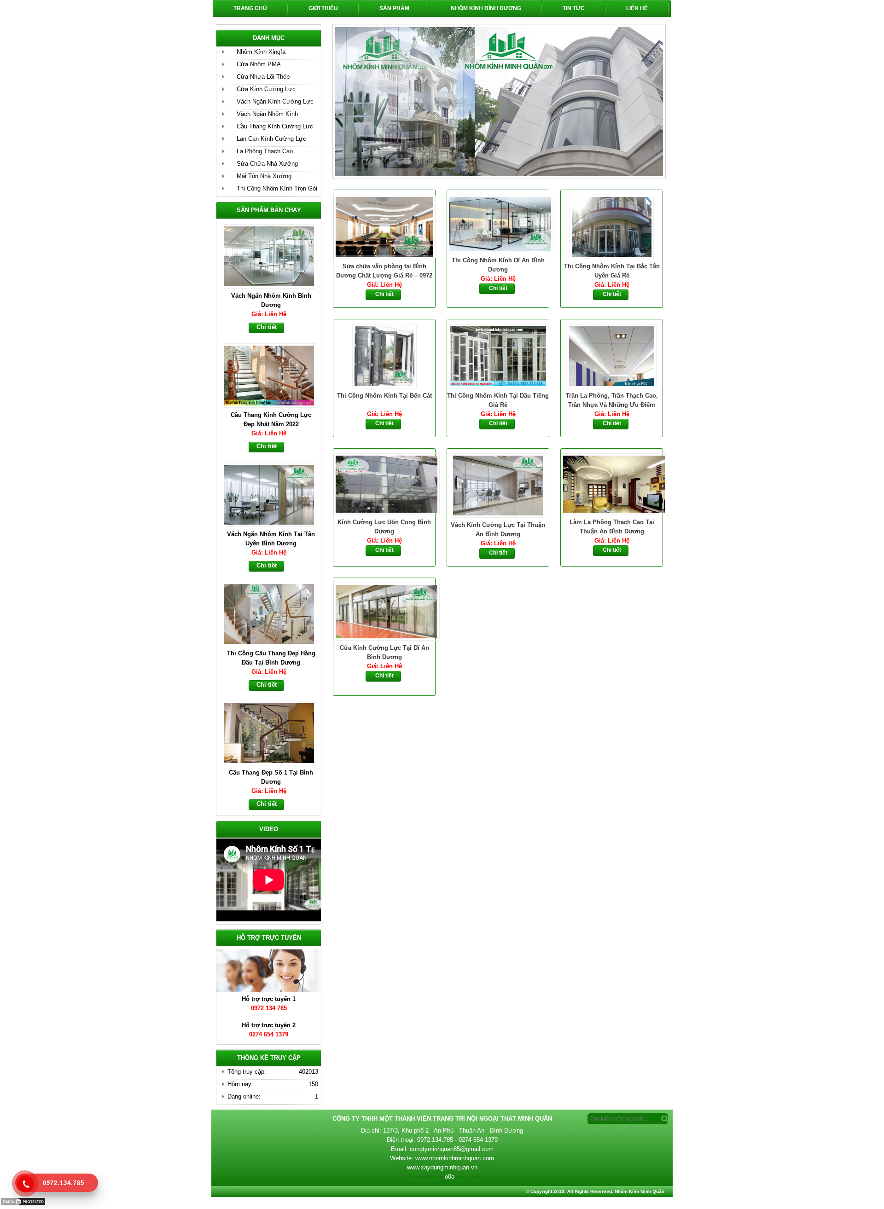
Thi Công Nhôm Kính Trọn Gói (277, 188)
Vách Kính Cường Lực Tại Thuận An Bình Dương (498, 529)
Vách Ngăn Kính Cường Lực (275, 101)
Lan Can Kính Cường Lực (271, 138)
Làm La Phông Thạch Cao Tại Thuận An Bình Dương (612, 527)
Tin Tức (574, 8)
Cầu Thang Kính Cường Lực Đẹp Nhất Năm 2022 (271, 419)
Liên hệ (637, 8)
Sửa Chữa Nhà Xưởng (267, 163)
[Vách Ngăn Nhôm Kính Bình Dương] (273, 255)
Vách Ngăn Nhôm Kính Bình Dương (271, 300)
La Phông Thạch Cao (265, 151)
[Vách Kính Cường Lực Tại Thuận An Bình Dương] (498, 485)
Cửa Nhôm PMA (259, 64)
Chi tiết (384, 294)
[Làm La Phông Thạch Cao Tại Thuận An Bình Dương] (612, 483)
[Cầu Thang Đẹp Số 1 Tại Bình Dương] (273, 732)
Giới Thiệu (323, 8)
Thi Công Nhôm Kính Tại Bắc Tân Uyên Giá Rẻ (612, 271)
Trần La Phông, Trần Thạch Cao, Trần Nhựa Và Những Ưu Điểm (612, 400)
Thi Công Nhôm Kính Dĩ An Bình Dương (498, 265)
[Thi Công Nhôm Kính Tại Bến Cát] (384, 355)
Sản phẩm (394, 8)
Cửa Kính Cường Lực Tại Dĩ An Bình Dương (384, 652)
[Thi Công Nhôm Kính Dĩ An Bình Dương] (498, 223)
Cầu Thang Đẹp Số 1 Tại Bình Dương (271, 777)
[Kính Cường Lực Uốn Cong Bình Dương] (384, 483)
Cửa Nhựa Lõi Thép (263, 76)
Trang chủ (250, 8)
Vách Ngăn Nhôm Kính (267, 113)
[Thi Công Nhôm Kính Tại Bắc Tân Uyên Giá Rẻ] (612, 226)
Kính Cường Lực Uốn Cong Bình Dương (384, 527)
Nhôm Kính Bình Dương (486, 8)
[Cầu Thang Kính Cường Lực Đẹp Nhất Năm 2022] (273, 375)
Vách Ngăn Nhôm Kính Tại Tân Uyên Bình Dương (271, 539)
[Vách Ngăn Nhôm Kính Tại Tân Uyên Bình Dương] (273, 494)
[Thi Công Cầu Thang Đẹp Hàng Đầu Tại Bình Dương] (273, 613)
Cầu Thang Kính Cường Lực (275, 126)
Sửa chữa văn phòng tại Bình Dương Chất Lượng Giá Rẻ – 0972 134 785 (384, 271)
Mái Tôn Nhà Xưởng (264, 176)
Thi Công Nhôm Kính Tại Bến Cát (384, 395)
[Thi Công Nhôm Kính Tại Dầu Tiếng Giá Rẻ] (498, 355)
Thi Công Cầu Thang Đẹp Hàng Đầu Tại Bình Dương (271, 658)
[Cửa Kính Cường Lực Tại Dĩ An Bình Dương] (384, 610)
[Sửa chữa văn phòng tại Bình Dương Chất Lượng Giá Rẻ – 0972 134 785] (384, 226)
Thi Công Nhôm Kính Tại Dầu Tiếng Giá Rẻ (498, 400)
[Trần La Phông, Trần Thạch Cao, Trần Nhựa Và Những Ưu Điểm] (612, 355)
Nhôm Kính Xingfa (261, 51)
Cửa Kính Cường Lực (266, 89)
